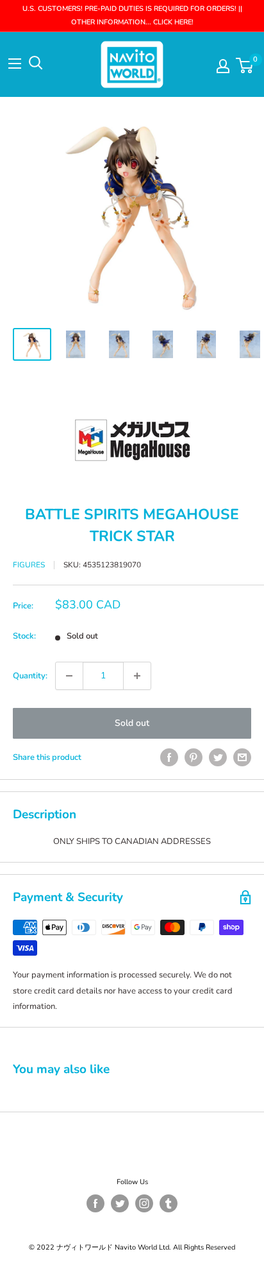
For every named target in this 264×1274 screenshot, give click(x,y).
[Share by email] (242, 757)
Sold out (132, 723)
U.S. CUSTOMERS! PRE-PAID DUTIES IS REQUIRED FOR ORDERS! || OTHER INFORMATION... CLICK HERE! (132, 15)
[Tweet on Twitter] (218, 757)
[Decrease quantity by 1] (69, 675)
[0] (245, 65)
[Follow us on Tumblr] (168, 1203)
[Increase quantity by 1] (137, 675)
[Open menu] (14, 63)
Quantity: (30, 676)
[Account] (223, 66)
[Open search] (36, 63)
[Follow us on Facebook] (95, 1203)
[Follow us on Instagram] (144, 1203)
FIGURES (29, 565)
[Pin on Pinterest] (193, 757)
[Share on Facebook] (169, 757)
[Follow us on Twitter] (120, 1203)
